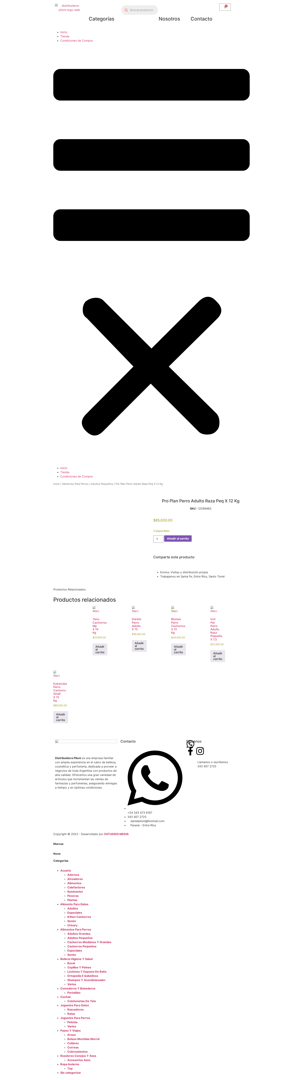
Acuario (65, 870)
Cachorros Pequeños (81, 946)
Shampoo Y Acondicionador (86, 980)
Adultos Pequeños (102, 484)
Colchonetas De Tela (81, 1001)
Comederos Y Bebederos (77, 988)
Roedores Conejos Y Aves (78, 1056)
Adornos (73, 874)
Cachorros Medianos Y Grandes (89, 942)
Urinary (72, 925)
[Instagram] (200, 751)
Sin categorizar (70, 1072)
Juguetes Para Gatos (74, 1005)
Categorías (101, 19)
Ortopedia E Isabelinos (82, 976)
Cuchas (65, 997)
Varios (71, 984)
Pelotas (72, 1022)
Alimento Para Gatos (74, 904)
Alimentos (74, 883)
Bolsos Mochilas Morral (83, 1039)
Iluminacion (75, 891)
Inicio (63, 32)
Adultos (72, 908)
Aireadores (75, 879)
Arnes (71, 1034)
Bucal (71, 963)
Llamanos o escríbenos (212, 762)
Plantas (72, 900)
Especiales (74, 912)
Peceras (73, 896)
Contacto (201, 19)
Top (70, 1068)
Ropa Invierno (69, 1064)
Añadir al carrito (178, 538)
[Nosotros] (169, 8)
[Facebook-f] (190, 751)
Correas (73, 1047)
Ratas (71, 1013)
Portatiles (73, 992)
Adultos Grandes (78, 933)
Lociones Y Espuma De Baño (87, 971)
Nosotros (169, 19)
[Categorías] (101, 8)
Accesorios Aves (78, 1060)
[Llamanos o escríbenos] (190, 764)
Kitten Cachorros (79, 917)
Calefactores (76, 887)
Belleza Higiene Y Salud (76, 959)
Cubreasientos (77, 1051)
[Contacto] (201, 8)
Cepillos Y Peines (79, 967)
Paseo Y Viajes (70, 1030)
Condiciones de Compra (76, 40)
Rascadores (75, 1009)
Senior (71, 921)
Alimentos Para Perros (75, 484)
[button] (151, 254)
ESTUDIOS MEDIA (116, 834)
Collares (73, 1043)
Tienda (64, 36)
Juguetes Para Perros (75, 1018)
